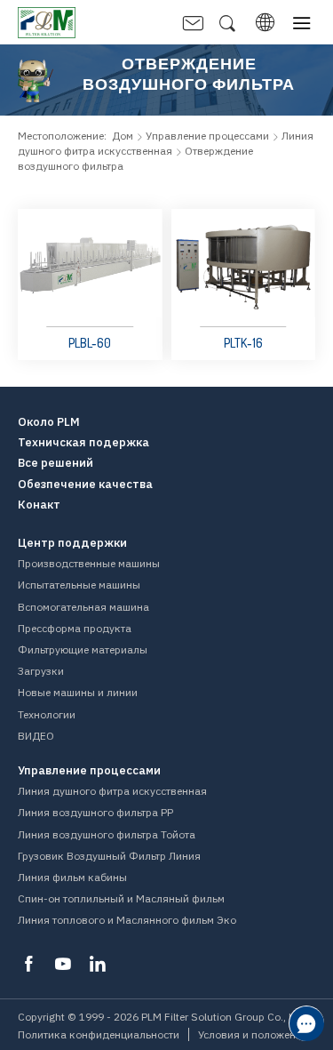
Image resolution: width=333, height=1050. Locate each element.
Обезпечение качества (85, 484)
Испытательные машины (79, 584)
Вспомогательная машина (83, 606)
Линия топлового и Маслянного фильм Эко (127, 919)
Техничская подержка (83, 443)
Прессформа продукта (74, 628)
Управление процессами (207, 135)
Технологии (46, 714)
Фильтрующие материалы (82, 649)
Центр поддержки (72, 543)
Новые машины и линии (78, 692)
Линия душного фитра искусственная (112, 791)
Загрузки (41, 670)
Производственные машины (89, 563)
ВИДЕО (36, 735)
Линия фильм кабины (72, 877)
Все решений (55, 463)
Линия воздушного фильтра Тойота (106, 834)
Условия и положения (253, 1034)
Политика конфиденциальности (98, 1034)
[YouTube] (63, 964)
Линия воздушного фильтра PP (95, 812)
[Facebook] (28, 964)
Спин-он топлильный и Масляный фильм (121, 898)
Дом (122, 135)
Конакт (39, 505)
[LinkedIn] (97, 964)
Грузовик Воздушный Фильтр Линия (109, 855)
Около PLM (49, 422)
